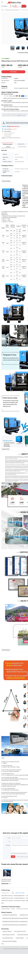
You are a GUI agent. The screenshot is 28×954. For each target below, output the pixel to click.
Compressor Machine (6, 931)
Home (2, 9)
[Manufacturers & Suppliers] (14, 2)
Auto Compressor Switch (7, 938)
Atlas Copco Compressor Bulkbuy (9, 941)
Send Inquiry (13, 71)
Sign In (3, 137)
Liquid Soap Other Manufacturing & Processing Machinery (14, 924)
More (2, 943)
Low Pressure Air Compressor (20, 900)
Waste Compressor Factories (8, 934)
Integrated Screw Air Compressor (7, 898)
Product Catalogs (20, 892)
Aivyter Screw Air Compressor (7, 900)
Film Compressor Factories (20, 931)
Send (13, 856)
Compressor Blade (20, 938)
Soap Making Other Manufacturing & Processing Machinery (14, 921)
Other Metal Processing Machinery (9, 915)
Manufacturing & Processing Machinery (12, 9)
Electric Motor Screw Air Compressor (7, 895)
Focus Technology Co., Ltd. (17, 948)
